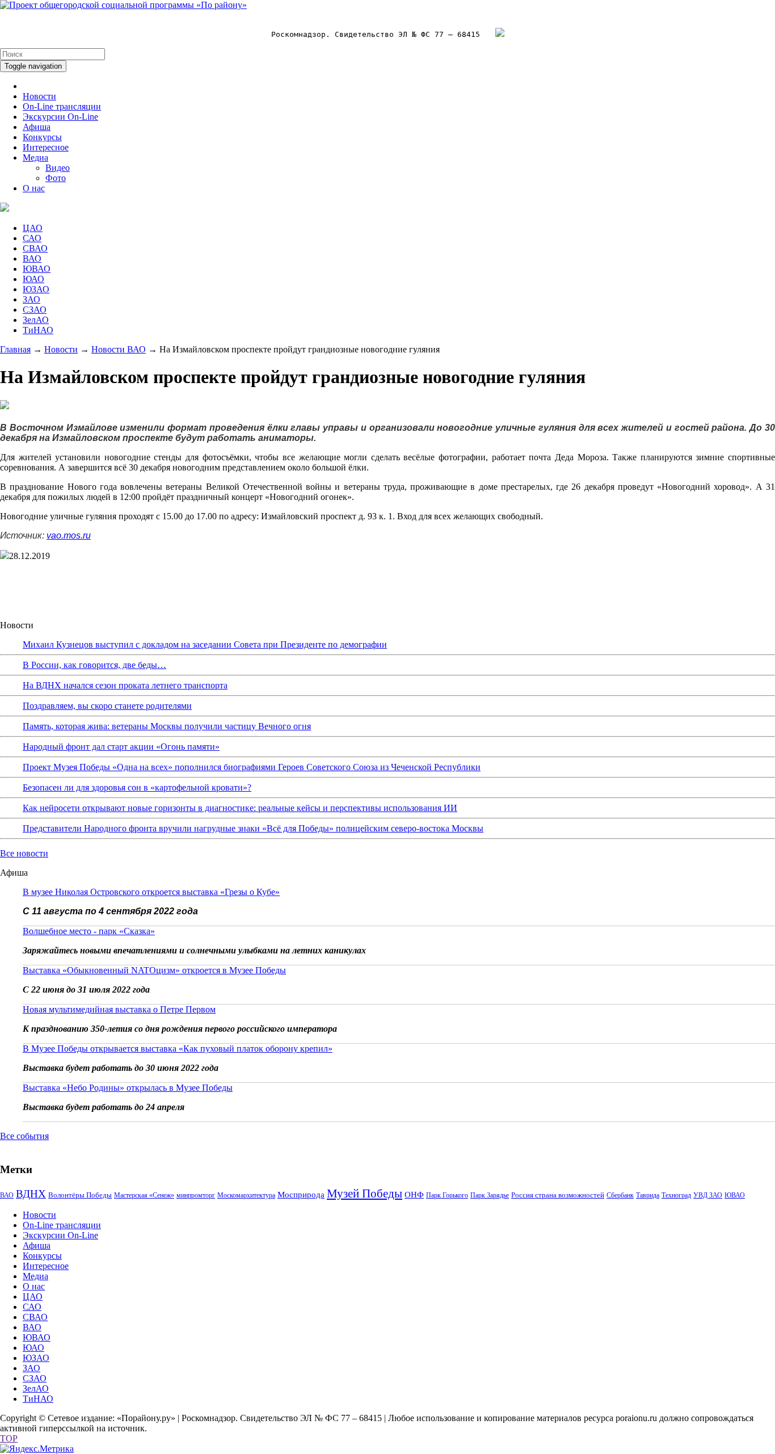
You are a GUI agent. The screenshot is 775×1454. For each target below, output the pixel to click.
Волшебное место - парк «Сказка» (89, 931)
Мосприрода (301, 1194)
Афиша (36, 127)
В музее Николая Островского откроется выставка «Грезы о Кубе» (151, 892)
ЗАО (31, 299)
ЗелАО (36, 320)
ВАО (32, 258)
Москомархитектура (246, 1195)
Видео (57, 168)
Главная (15, 349)
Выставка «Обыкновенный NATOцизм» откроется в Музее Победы (154, 970)
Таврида (647, 1195)
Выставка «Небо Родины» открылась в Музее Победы (128, 1087)
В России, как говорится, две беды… (94, 665)
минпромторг (195, 1195)
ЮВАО (36, 269)
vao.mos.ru (69, 535)
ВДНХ (31, 1194)
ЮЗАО (36, 289)
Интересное (46, 147)
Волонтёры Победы (80, 1195)
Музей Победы (364, 1193)
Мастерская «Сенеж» (144, 1195)
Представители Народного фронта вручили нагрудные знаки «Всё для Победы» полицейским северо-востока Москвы (253, 828)
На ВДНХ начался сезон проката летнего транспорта (125, 685)
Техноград (676, 1195)
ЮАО (33, 279)
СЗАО (35, 309)
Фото (55, 178)
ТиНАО (38, 330)
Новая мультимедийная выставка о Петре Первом (119, 1009)
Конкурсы (42, 137)
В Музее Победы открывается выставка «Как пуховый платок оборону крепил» (177, 1048)
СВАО (35, 248)
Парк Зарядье (489, 1195)
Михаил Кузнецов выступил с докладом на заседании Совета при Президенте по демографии (205, 644)
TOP (9, 1438)
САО (32, 238)
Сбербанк (620, 1195)
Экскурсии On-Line (60, 116)
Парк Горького (447, 1195)
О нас (34, 188)
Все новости (24, 853)
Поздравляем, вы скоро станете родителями (107, 706)
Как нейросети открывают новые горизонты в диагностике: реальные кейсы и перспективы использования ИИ (240, 808)
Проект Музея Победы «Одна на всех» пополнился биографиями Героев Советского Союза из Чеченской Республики (252, 767)
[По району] (123, 5)
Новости (39, 96)
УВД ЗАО (707, 1195)
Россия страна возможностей (557, 1195)
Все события (24, 1136)
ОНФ (414, 1194)
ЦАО (33, 228)
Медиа (35, 157)
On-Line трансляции (62, 106)
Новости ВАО (118, 349)
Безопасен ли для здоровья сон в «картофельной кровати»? (137, 787)
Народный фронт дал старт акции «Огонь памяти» (121, 746)
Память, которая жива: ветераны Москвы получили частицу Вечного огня (167, 726)
